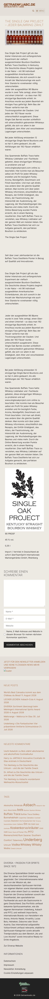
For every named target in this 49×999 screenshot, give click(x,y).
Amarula (18, 805)
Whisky (37, 844)
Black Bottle (12, 810)
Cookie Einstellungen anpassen (18, 973)
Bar (44, 805)
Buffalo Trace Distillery (30, 814)
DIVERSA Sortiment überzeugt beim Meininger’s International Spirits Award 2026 (22, 709)
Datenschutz (10, 961)
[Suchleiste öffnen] (33, 10)
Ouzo (10, 832)
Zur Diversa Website (13, 945)
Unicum (7, 845)
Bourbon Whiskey (35, 810)
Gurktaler (7, 828)
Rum (20, 835)
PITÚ (30, 831)
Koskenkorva (19, 828)
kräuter (33, 828)
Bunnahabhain (11, 817)
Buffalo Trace (12, 814)
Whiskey (25, 844)
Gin (25, 823)
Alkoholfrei (8, 805)
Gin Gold (31, 824)
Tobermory (18, 840)
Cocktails (7, 821)
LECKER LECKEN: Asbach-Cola (18, 699)
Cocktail (37, 818)
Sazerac (27, 835)
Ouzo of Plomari (18, 832)
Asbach (29, 805)
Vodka (16, 844)
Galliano (20, 824)
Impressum (9, 965)
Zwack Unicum (16, 848)
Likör (41, 828)
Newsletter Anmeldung (14, 969)
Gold (37, 824)
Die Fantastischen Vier (27, 821)
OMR (6, 832)
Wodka (7, 848)
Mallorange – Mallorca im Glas (18, 716)
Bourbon (26, 810)
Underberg (32, 839)
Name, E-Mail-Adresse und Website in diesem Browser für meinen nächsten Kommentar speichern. (24, 634)
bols (20, 810)
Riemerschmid (11, 835)
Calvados (30, 818)
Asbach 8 (39, 805)
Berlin (5, 810)
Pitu (25, 832)
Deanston (15, 821)
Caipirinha (22, 818)
